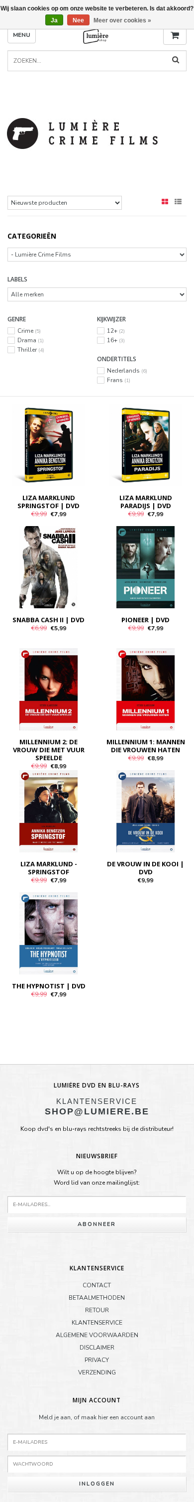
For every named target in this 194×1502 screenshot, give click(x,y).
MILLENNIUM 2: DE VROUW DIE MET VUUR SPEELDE (49, 749)
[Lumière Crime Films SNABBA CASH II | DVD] (48, 566)
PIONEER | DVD (145, 619)
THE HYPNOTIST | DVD (49, 985)
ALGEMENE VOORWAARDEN (97, 1335)
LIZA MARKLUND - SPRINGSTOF (48, 867)
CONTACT (97, 1285)
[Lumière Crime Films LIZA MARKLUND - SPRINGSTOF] (48, 811)
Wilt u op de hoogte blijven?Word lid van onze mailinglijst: (97, 1177)
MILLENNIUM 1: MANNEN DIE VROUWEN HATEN (145, 745)
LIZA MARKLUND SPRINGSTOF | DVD (48, 501)
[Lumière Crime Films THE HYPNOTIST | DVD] (48, 933)
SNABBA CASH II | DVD (48, 619)
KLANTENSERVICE (97, 1323)
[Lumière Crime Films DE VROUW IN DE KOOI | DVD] (145, 811)
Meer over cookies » (122, 20)
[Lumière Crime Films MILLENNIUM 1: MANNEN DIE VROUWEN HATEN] (145, 688)
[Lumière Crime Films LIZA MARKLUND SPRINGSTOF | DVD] (48, 444)
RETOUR (97, 1310)
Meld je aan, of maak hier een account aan (97, 1417)
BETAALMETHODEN (97, 1298)
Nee (78, 20)
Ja (54, 20)
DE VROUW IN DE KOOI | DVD (145, 867)
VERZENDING (97, 1372)
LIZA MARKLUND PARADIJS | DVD (145, 501)
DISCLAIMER (97, 1348)
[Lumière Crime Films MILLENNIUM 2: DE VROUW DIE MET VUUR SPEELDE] (48, 688)
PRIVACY (97, 1360)
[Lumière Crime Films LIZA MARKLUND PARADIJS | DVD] (145, 444)
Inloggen (97, 1484)
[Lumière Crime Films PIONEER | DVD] (145, 566)
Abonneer (97, 1224)
